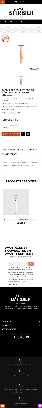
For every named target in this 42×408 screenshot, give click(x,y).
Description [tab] (8, 150)
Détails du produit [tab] (27, 150)
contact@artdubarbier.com (27, 308)
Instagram (15, 2)
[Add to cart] (7, 216)
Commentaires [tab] (9, 154)
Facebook (2, 2)
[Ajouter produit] (28, 134)
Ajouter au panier (12, 134)
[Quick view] (34, 216)
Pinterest (9, 2)
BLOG (22, 2)
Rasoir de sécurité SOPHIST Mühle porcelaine (21, 220)
